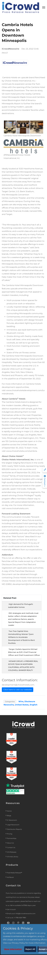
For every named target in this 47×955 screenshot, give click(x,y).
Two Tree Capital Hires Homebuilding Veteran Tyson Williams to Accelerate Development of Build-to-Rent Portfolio (21, 637)
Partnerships (11, 838)
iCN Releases (11, 852)
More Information (13, 949)
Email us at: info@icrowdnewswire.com (21, 913)
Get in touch (11, 909)
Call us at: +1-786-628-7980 (16, 918)
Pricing (10, 834)
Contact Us (11, 847)
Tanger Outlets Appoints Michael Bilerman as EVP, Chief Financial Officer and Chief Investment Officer (24, 652)
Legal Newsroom (13, 825)
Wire (20, 701)
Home (9, 811)
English (33, 705)
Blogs (9, 815)
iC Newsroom (12, 820)
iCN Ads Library (12, 857)
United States (22, 705)
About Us (10, 843)
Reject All (30, 949)
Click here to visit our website (17, 689)
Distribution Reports (14, 829)
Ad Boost (10, 877)
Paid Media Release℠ (14, 873)
